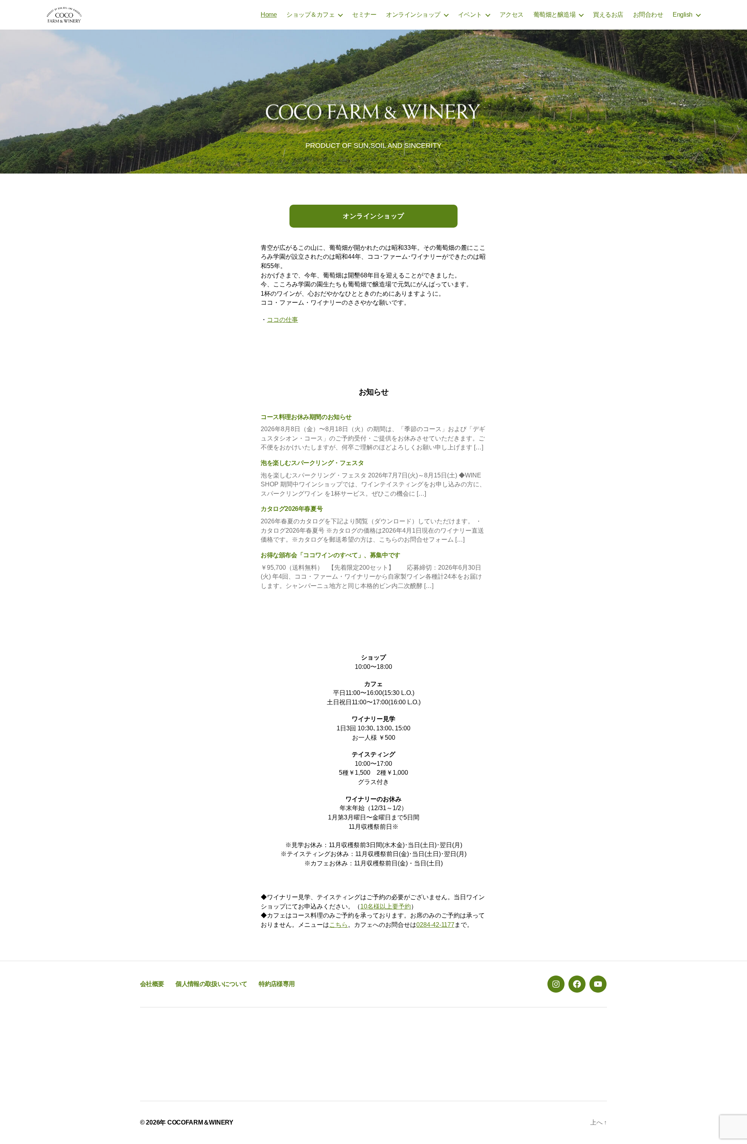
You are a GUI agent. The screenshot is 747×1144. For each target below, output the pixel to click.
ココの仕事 (282, 319)
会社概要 (152, 984)
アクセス (512, 14)
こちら (338, 924)
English (683, 14)
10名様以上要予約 (385, 906)
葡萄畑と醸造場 (554, 14)
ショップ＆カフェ (310, 14)
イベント (470, 14)
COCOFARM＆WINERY (200, 1122)
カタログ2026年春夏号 (292, 508)
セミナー (364, 14)
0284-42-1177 (435, 924)
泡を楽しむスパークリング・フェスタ (312, 463)
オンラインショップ (413, 14)
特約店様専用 (277, 984)
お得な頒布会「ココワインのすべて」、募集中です (330, 555)
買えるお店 (608, 14)
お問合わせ (648, 14)
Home (269, 14)
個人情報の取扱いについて (211, 984)
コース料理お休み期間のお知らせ (306, 417)
